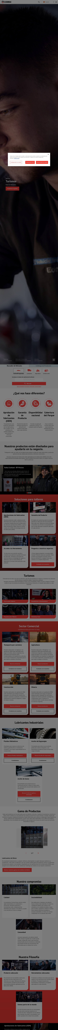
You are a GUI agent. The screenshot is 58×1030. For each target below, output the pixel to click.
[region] (29, 159)
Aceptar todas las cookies (42, 162)
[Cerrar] (48, 154)
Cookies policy (16, 158)
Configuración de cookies (16, 162)
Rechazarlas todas (30, 162)
